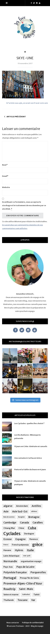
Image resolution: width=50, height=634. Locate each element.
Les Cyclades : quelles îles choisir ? (29, 423)
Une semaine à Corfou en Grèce (28, 458)
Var (33, 600)
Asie (5, 511)
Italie (30, 550)
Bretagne (33, 517)
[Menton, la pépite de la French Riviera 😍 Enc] (25, 370)
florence (33, 539)
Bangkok (21, 517)
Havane (7, 550)
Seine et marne (10, 594)
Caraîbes (38, 522)
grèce (37, 545)
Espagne (20, 539)
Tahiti (36, 594)
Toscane (23, 600)
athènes (34, 511)
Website (6, 187)
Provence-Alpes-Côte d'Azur (22, 583)
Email (5, 176)
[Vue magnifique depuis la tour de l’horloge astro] (40, 386)
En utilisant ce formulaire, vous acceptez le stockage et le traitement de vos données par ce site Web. (24, 205)
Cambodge (9, 522)
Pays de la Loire (25, 566)
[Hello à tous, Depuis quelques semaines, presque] (25, 355)
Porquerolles (38, 572)
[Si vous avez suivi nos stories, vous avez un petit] (9, 355)
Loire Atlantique (11, 555)
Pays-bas (8, 566)
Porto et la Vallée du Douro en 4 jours (30, 469)
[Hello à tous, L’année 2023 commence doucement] (9, 386)
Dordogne (29, 533)
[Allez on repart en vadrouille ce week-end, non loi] (40, 355)
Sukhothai (26, 594)
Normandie (10, 561)
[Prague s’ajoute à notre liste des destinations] (25, 386)
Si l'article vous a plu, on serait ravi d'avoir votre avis (27, 103)
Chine (21, 528)
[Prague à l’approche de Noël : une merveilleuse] (9, 370)
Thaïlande (8, 600)
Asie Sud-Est (20, 511)
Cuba (32, 528)
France (5, 545)
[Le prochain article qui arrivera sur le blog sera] (40, 370)
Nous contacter (13, 623)
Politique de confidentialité (33, 623)
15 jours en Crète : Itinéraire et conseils (30, 446)
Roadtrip (9, 589)
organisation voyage (31, 561)
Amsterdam (22, 506)
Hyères (19, 550)
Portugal (9, 578)
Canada (24, 522)
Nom (5, 165)
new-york (26, 556)
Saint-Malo (26, 589)
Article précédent (16, 116)
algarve (7, 506)
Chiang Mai (9, 528)
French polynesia (20, 544)
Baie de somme (8, 517)
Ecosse (7, 539)
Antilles (36, 506)
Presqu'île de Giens (29, 578)
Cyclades (11, 534)
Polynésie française (15, 572)
